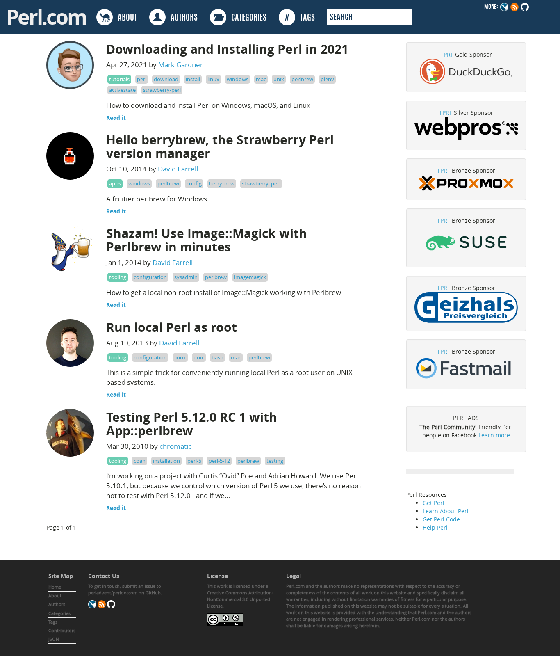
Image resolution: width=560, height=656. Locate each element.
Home (54, 587)
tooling (117, 277)
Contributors (61, 630)
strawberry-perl (162, 90)
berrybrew (221, 183)
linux (213, 79)
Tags (52, 622)
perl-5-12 (219, 460)
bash (217, 357)
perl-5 (194, 460)
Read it (116, 117)
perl (141, 79)
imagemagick (250, 277)
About (54, 595)
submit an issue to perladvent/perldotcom (124, 589)
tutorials (119, 79)
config (194, 183)
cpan (140, 460)
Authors (56, 604)
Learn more (494, 435)
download (166, 79)
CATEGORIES (246, 18)
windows (237, 79)
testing (274, 460)
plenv (327, 79)
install (193, 79)
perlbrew (302, 79)
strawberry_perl (261, 183)
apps (115, 183)
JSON (53, 639)
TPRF (446, 54)
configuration (150, 277)
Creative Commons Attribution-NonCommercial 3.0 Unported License (240, 599)
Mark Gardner (180, 64)
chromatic (175, 446)
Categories (59, 613)
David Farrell (178, 169)
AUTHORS (182, 18)
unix (278, 79)
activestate (122, 90)
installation (166, 460)
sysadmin (186, 277)
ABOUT (125, 18)
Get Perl (433, 503)
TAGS (300, 18)
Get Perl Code (441, 519)
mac (261, 79)
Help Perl (435, 527)
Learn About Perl (446, 511)
